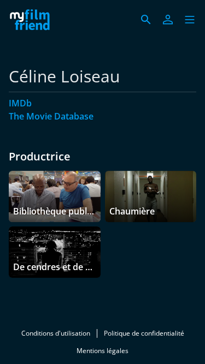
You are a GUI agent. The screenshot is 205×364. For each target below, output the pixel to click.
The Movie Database (51, 116)
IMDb (20, 103)
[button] (190, 20)
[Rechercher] (146, 20)
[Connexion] (168, 20)
